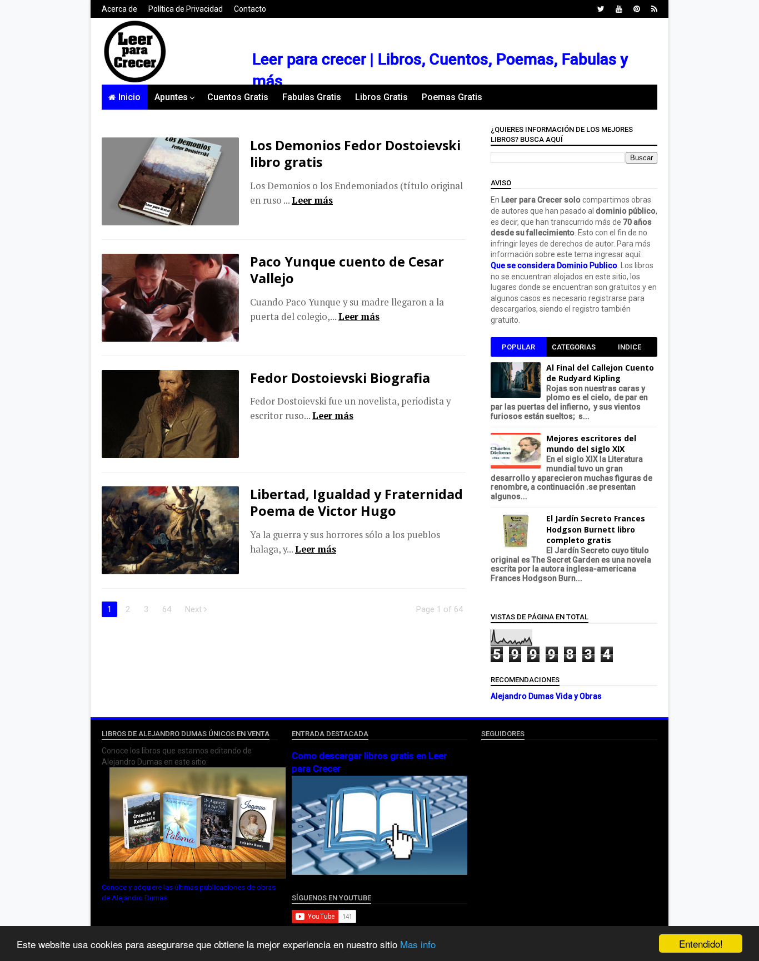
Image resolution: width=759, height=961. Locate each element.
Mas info (418, 944)
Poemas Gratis (452, 97)
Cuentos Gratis (237, 97)
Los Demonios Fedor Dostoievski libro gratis (355, 153)
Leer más (312, 200)
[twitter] (601, 9)
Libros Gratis (381, 97)
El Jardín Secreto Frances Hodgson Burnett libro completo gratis (595, 529)
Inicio (129, 97)
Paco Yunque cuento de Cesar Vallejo (347, 270)
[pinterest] (636, 9)
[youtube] (619, 9)
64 (166, 609)
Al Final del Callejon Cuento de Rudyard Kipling (600, 373)
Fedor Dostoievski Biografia (340, 378)
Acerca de (119, 8)
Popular (518, 347)
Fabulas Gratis (311, 97)
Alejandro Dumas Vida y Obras (546, 696)
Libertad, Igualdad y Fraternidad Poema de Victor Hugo (356, 502)
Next (194, 609)
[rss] (654, 9)
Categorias (574, 347)
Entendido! (701, 943)
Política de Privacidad (185, 8)
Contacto (250, 8)
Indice (629, 347)
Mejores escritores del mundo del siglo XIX (591, 444)
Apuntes (171, 97)
